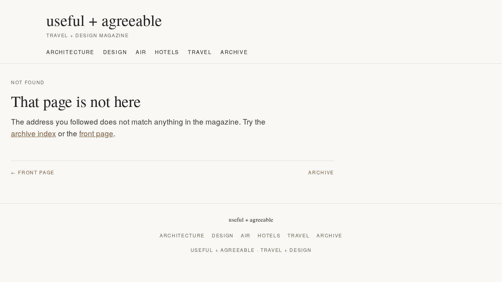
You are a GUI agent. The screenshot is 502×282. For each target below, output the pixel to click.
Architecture (70, 52)
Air (141, 52)
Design (115, 52)
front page (96, 133)
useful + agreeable (104, 20)
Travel (200, 52)
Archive (234, 52)
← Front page (33, 172)
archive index (33, 133)
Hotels (167, 52)
